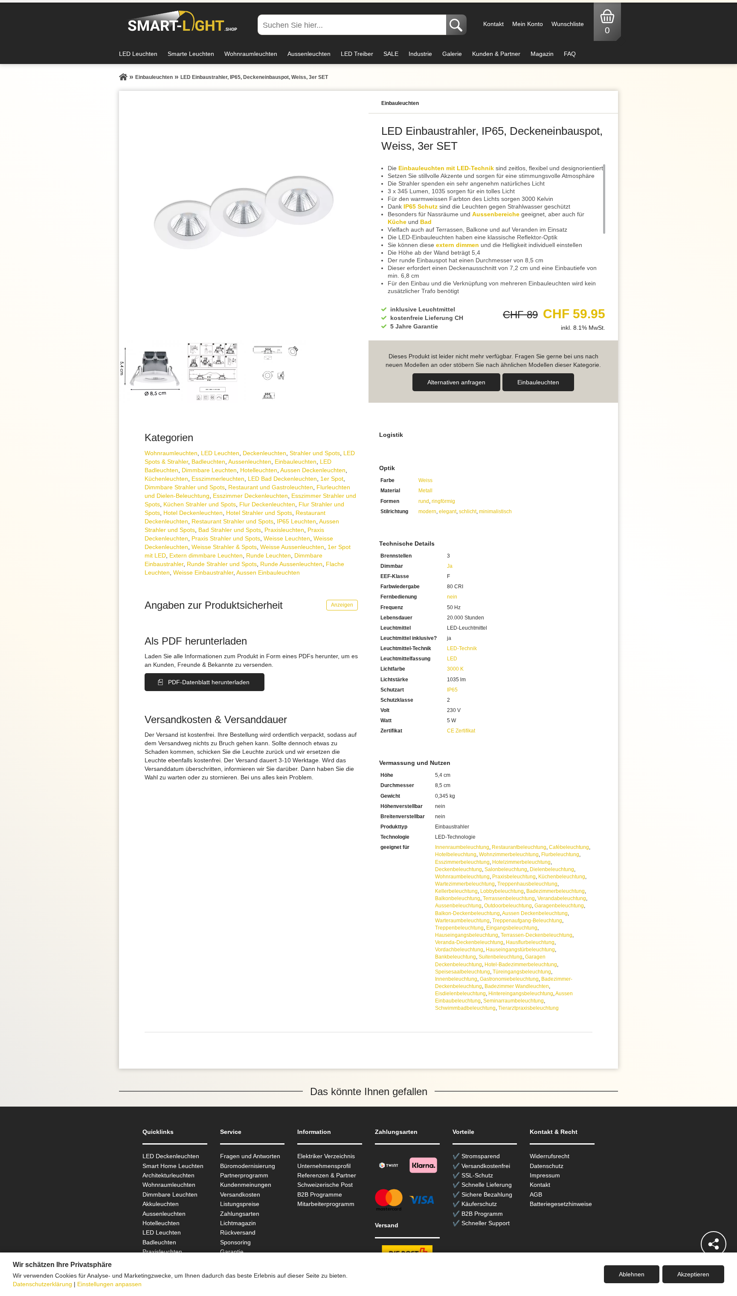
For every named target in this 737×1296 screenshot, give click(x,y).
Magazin (542, 53)
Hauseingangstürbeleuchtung (520, 950)
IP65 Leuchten (296, 521)
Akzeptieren (693, 1274)
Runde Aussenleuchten (291, 564)
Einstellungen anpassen (109, 1284)
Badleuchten (208, 461)
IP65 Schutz (420, 206)
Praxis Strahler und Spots (226, 538)
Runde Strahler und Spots (222, 564)
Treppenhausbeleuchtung (527, 884)
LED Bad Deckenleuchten (282, 478)
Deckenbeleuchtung (458, 869)
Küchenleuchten (166, 478)
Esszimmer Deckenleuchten (250, 495)
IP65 (452, 690)
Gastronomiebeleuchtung (509, 979)
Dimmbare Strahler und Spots (185, 487)
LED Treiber (357, 53)
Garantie (232, 1251)
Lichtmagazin (238, 1223)
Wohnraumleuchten (250, 53)
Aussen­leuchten (249, 461)
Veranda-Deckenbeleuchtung (469, 942)
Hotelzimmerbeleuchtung (521, 862)
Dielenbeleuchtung (552, 869)
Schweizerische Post (325, 1184)
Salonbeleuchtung (506, 869)
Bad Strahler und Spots (229, 529)
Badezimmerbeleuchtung (555, 891)
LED (452, 659)
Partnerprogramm (244, 1175)
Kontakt (493, 23)
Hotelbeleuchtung (455, 854)
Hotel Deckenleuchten (193, 512)
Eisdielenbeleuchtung (460, 994)
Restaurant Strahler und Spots (232, 521)
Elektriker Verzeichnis (326, 1156)
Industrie (420, 53)
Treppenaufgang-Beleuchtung (527, 921)
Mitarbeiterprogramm (325, 1203)
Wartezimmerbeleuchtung (465, 884)
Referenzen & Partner (326, 1175)
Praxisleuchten (284, 529)
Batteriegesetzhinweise (561, 1203)
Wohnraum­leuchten (171, 453)
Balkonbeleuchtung (457, 898)
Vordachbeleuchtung (459, 950)
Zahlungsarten (239, 1213)
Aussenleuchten (309, 53)
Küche (397, 221)
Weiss (425, 480)
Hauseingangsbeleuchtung (466, 935)
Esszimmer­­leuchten (218, 478)
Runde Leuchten (268, 555)
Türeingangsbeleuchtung (522, 972)
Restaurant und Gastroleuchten (270, 487)
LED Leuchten (138, 53)
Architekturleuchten (168, 1175)
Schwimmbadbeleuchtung (465, 1008)
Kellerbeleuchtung (456, 891)
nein (452, 597)
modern (427, 511)
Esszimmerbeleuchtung (462, 862)
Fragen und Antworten (250, 1156)
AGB (536, 1194)
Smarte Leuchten (191, 53)
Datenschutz (546, 1165)
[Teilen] (713, 1244)
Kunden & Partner (496, 53)
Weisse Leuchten (287, 538)
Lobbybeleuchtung (502, 891)
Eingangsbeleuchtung (511, 928)
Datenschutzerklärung (42, 1284)
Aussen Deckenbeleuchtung (535, 913)
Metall (425, 491)
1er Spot (331, 478)
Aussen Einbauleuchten (268, 572)
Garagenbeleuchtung (559, 906)
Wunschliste (567, 23)
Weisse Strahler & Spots (224, 546)
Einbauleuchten (538, 382)
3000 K (455, 669)
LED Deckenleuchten (170, 1156)
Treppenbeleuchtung (459, 928)
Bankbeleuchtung (455, 957)
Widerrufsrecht (549, 1156)
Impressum (545, 1175)
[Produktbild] (243, 215)
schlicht (467, 511)
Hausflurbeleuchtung (530, 942)
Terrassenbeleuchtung (509, 898)
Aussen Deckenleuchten (312, 470)
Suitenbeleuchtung (500, 957)
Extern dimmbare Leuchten (206, 555)
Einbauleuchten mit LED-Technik (446, 168)
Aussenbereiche (495, 214)
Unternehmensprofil (324, 1165)
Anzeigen (342, 605)
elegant (447, 511)
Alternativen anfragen (456, 382)
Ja (450, 566)
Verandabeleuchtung (561, 898)
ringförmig (443, 501)
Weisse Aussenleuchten (292, 546)
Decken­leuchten (264, 453)
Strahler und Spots (315, 453)
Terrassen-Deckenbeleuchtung (536, 935)
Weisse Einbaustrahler (203, 572)
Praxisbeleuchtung (514, 877)
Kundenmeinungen (245, 1184)
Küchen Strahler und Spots (199, 504)
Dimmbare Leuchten (209, 470)
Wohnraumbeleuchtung (462, 877)
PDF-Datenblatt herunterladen (209, 682)
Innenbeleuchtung (456, 979)
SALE (390, 53)
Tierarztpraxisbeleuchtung (528, 1008)
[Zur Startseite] (123, 77)
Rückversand (237, 1232)
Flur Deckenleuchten (267, 504)
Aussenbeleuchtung (458, 906)
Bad (426, 221)
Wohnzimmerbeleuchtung (509, 854)
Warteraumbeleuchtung (462, 921)
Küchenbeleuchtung (561, 877)
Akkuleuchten (160, 1203)
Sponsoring (235, 1242)
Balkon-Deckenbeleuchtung (467, 913)
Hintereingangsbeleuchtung (520, 994)
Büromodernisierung (247, 1165)
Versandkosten (240, 1194)
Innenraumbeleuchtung (462, 847)
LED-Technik (462, 648)
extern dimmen (457, 244)
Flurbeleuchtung (560, 854)
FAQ (570, 53)
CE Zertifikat (461, 731)
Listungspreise (239, 1203)
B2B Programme (319, 1194)
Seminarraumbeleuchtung (513, 1001)
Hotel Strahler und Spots (259, 512)
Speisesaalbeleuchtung (462, 972)
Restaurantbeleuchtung (519, 847)
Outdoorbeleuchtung (508, 906)
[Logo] (180, 21)
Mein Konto (527, 23)
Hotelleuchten (258, 470)
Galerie (452, 53)
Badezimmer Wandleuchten (517, 986)
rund (423, 501)
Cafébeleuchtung (569, 847)
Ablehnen (631, 1274)
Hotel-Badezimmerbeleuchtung (521, 965)
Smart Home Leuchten (172, 1165)
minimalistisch (495, 511)
